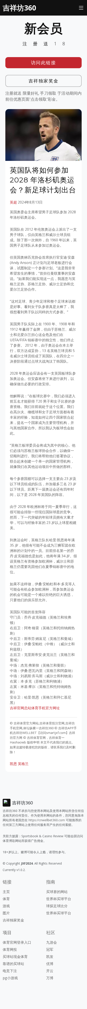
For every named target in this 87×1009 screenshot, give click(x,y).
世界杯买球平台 (58, 898)
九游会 (51, 942)
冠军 (49, 949)
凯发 (49, 956)
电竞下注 (10, 970)
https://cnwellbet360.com (47, 820)
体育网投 (10, 949)
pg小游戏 (10, 977)
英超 (13, 202)
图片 (6, 913)
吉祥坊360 (19, 7)
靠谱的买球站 (13, 963)
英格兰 (23, 763)
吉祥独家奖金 (44, 81)
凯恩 (13, 763)
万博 (49, 977)
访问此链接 (43, 63)
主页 (6, 891)
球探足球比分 (57, 905)
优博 (49, 963)
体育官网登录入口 (17, 942)
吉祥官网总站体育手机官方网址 (35, 707)
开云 (49, 970)
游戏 (6, 905)
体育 (6, 898)
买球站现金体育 (15, 956)
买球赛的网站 (57, 891)
